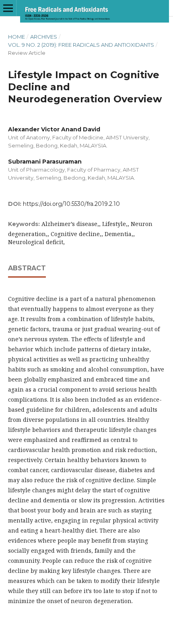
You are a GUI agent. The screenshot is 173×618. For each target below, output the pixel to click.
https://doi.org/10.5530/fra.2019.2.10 (71, 203)
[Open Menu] (8, 8)
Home (16, 36)
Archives (43, 36)
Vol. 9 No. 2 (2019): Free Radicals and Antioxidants (81, 44)
